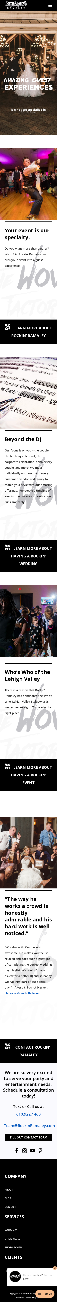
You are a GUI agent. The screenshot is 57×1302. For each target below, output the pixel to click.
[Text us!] (45, 1295)
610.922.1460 (28, 1114)
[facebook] (16, 1150)
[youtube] (32, 1150)
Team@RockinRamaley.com (29, 1125)
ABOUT (9, 1189)
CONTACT (10, 1206)
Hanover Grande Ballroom (23, 993)
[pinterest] (40, 1150)
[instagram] (24, 1150)
